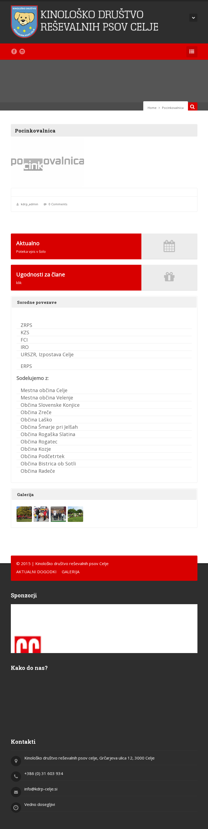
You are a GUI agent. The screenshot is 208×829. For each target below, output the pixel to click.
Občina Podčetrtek (42, 456)
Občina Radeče (38, 471)
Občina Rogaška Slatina (48, 434)
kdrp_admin (29, 204)
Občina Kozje (36, 449)
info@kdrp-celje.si (40, 789)
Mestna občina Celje (44, 390)
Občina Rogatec (39, 441)
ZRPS (26, 325)
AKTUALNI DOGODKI (36, 571)
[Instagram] (22, 51)
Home (152, 108)
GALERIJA (70, 571)
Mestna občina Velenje (47, 397)
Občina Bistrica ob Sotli (48, 463)
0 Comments (58, 204)
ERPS (26, 366)
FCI (24, 339)
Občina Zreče (36, 412)
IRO (25, 347)
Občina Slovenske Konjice (50, 405)
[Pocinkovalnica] (104, 162)
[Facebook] (14, 51)
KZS (25, 332)
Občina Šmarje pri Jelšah (49, 427)
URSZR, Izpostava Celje (47, 354)
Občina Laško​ (36, 419)
